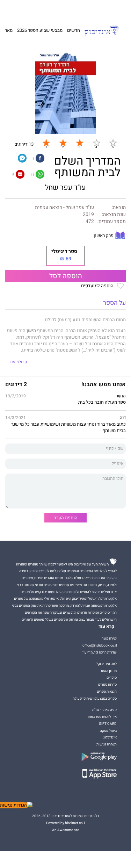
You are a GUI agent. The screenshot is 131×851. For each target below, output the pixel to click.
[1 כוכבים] (46, 142)
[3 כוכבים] (79, 142)
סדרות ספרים (107, 684)
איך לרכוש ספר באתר (102, 716)
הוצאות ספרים (107, 691)
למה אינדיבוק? (94, 9)
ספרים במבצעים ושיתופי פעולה (95, 698)
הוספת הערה (65, 517)
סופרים (112, 677)
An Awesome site (65, 829)
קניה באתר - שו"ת (104, 709)
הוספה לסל (65, 276)
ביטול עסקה (108, 730)
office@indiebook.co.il (99, 645)
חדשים (73, 30)
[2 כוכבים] (63, 142)
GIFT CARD (74, 9)
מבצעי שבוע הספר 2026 (40, 30)
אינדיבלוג (110, 737)
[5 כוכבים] (113, 142)
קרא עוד (107, 626)
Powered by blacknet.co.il (65, 822)
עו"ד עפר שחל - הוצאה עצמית (64, 207)
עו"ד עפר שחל (65, 188)
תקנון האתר (108, 670)
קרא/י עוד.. (17, 362)
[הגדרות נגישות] (16, 805)
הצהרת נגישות (106, 744)
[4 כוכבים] (96, 142)
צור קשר (14, 9)
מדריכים (54, 9)
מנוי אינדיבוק (33, 9)
